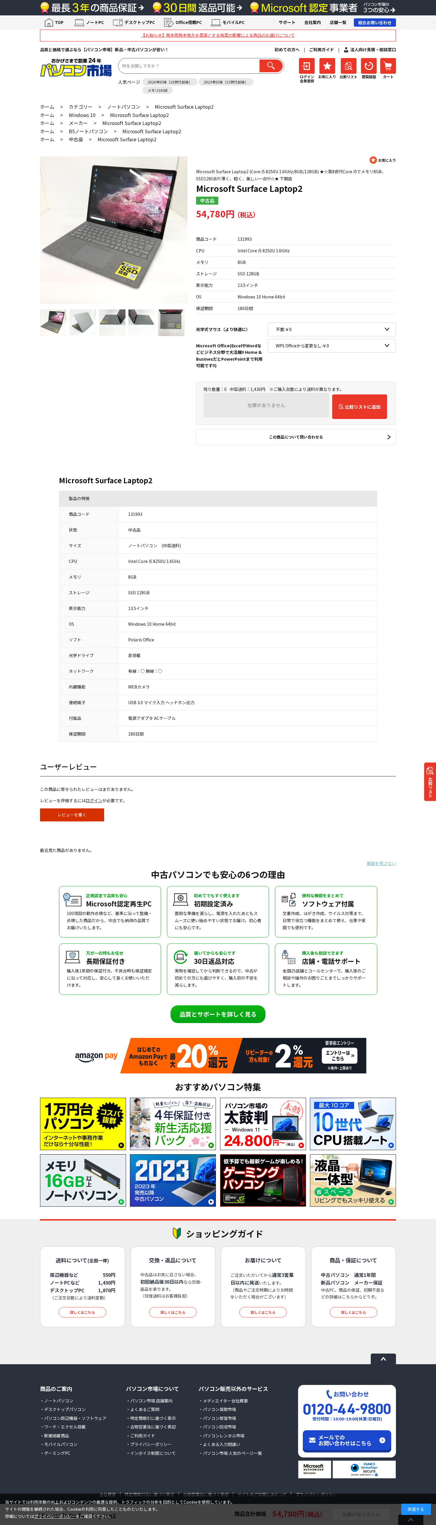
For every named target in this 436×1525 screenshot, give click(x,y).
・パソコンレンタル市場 (221, 1436)
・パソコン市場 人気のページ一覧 (230, 1453)
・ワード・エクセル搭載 (63, 1427)
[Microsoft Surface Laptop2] (113, 230)
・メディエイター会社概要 (223, 1401)
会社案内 (312, 22)
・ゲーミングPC (55, 1453)
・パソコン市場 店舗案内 (149, 1401)
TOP (59, 22)
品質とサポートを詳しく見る (218, 1014)
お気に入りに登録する (383, 160)
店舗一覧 (338, 22)
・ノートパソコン (56, 1401)
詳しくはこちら (82, 1312)
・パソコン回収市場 (217, 1427)
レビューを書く (72, 815)
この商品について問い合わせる (296, 437)
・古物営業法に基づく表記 (151, 1427)
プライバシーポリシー (55, 1516)
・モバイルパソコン (58, 1444)
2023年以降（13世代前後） (226, 81)
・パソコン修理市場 (217, 1418)
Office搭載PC (189, 22)
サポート (287, 22)
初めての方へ (287, 49)
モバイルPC (233, 22)
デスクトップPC (140, 22)
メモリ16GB (158, 90)
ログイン (94, 800)
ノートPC (95, 22)
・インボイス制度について (151, 1453)
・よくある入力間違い (219, 1444)
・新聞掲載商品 (54, 1436)
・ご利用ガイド (140, 1436)
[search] (271, 66)
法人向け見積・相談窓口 (373, 49)
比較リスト (430, 787)
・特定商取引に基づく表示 (151, 1418)
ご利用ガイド (321, 49)
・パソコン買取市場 (217, 1409)
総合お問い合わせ (375, 22)
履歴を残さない (381, 863)
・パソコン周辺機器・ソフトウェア (73, 1418)
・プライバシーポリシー (149, 1444)
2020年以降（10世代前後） (170, 81)
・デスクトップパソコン (63, 1409)
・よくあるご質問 (142, 1409)
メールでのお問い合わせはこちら (345, 1440)
